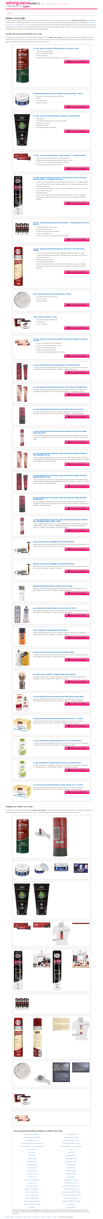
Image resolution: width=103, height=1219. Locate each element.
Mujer (47, 4)
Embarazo (65, 4)
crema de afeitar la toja (20, 25)
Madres (59, 4)
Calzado (49, 1217)
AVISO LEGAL (27, 1217)
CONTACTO (36, 1217)
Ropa (54, 1217)
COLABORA (18, 1217)
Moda (43, 4)
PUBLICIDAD (9, 1217)
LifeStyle (53, 4)
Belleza (43, 1217)
